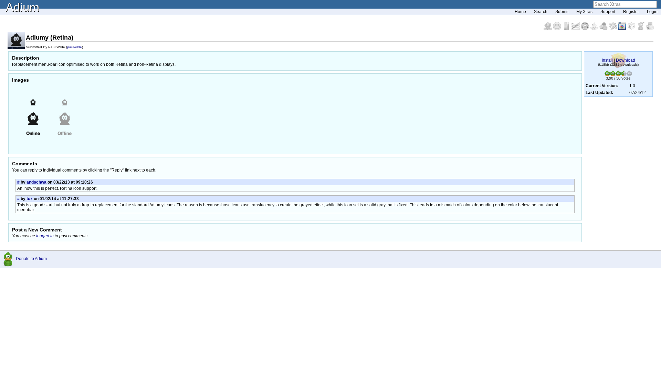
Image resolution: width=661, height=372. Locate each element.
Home (520, 11)
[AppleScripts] (594, 29)
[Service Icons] (613, 29)
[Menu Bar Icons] (622, 29)
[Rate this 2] (613, 74)
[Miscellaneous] (641, 29)
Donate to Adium (31, 258)
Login (652, 11)
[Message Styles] (576, 29)
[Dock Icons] (548, 29)
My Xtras (584, 11)
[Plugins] (632, 29)
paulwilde (74, 47)
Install (607, 60)
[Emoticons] (557, 29)
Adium (22, 7)
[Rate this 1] (607, 74)
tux (30, 198)
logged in (45, 236)
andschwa (36, 182)
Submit (561, 11)
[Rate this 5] (629, 74)
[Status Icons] (604, 29)
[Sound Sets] (585, 29)
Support (607, 11)
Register (631, 11)
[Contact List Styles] (566, 29)
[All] (650, 29)
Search (540, 11)
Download (625, 60)
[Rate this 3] (618, 74)
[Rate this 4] (624, 74)
